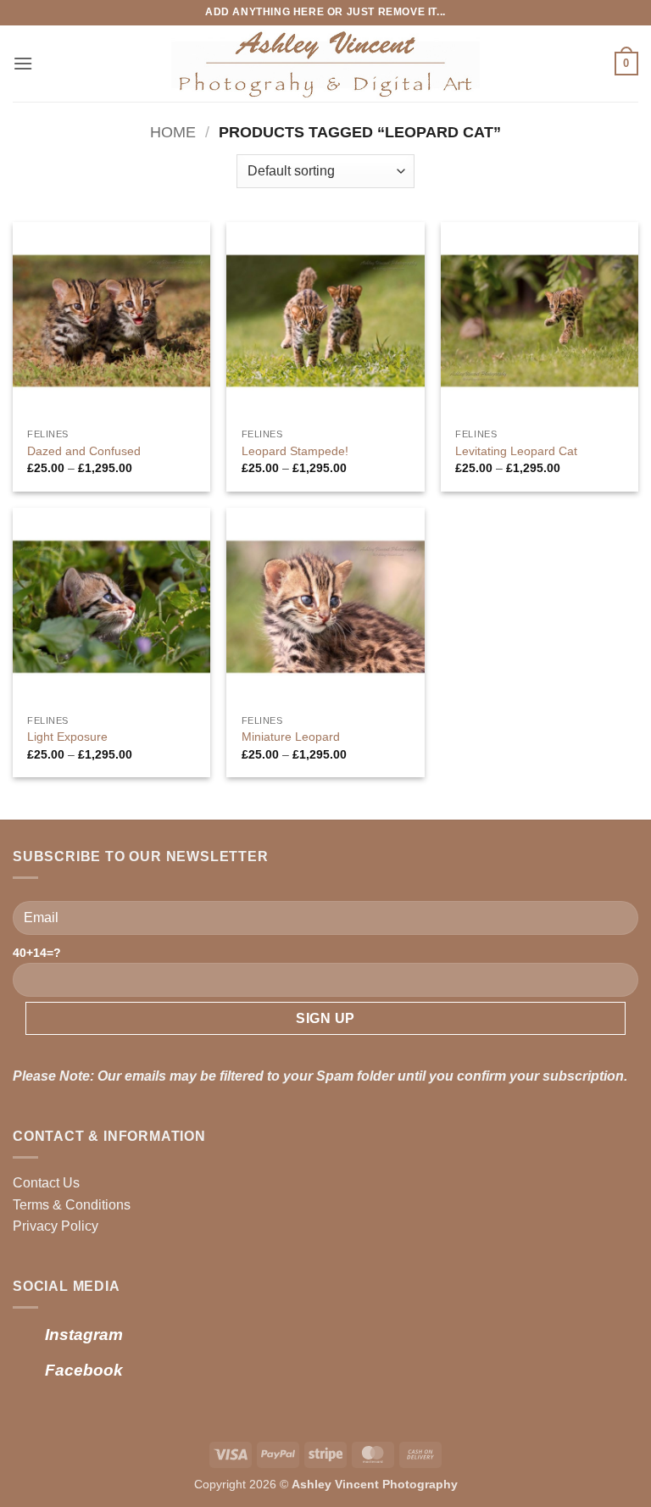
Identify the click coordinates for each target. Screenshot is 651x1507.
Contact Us (46, 1183)
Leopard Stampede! (295, 451)
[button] (23, 63)
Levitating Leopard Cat (516, 451)
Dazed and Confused (84, 451)
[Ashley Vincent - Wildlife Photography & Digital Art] (326, 63)
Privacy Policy (55, 1226)
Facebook (84, 1370)
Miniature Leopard (291, 736)
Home (173, 132)
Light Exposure (67, 736)
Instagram (84, 1334)
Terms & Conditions (72, 1205)
